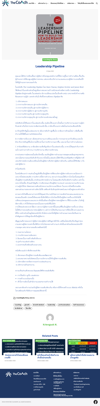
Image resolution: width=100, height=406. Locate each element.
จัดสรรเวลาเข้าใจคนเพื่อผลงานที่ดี (16, 356)
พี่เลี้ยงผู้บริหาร (58, 388)
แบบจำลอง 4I (37, 382)
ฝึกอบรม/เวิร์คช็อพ (57, 3)
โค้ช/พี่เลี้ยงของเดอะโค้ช (86, 3)
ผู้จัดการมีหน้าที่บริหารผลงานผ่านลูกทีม (82, 356)
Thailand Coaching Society (82, 384)
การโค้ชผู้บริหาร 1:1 (59, 379)
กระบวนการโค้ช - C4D (39, 384)
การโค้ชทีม (56, 386)
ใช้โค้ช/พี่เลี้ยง (57, 376)
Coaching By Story (50, 59)
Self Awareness (78, 305)
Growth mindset (38, 305)
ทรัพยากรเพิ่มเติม (78, 381)
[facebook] (95, 402)
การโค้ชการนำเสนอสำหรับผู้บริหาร (59, 382)
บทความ (32, 298)
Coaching (18, 305)
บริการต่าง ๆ (42, 3)
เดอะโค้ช (31, 3)
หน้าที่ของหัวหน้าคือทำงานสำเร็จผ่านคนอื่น (48, 356)
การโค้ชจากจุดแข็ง (38, 387)
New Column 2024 (9, 341)
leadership (51, 305)
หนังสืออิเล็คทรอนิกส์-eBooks (81, 378)
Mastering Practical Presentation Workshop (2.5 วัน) (63, 395)
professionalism (64, 305)
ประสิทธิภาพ (18, 308)
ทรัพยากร (70, 3)
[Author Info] (50, 321)
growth (27, 305)
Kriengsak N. (50, 325)
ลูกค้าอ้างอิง (37, 390)
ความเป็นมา (37, 376)
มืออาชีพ (28, 308)
